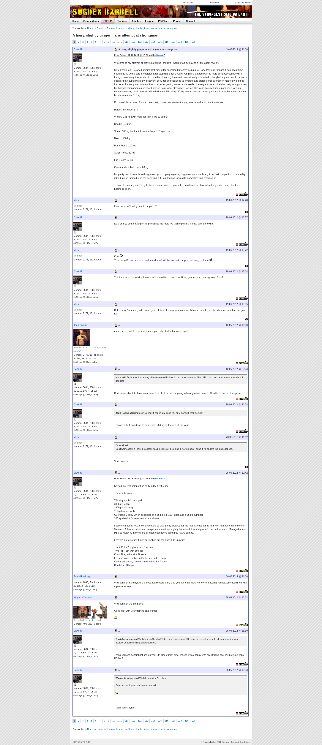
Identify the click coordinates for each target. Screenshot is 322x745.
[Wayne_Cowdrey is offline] (237, 624)
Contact (190, 21)
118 (180, 42)
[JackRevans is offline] (237, 362)
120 (193, 42)
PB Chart (163, 21)
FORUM (107, 21)
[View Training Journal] (243, 194)
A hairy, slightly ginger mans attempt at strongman (152, 28)
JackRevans (80, 325)
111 (133, 42)
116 (166, 42)
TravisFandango (82, 576)
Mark (76, 200)
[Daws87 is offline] (237, 194)
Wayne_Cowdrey (83, 597)
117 (173, 42)
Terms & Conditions (240, 742)
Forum (100, 28)
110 (126, 42)
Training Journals (115, 28)
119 (187, 42)
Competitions (91, 21)
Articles (136, 21)
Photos (177, 21)
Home (75, 21)
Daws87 (78, 49)
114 (153, 42)
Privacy (225, 742)
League (149, 21)
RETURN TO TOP (81, 742)
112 (140, 42)
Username (188, 2)
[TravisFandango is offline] (237, 591)
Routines (122, 21)
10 (113, 42)
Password (214, 2)
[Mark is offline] (246, 211)
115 (160, 42)
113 (146, 42)
